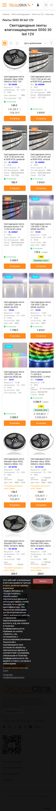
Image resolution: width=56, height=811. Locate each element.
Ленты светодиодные (21, 14)
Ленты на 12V (38, 14)
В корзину (15, 118)
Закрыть (51, 809)
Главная (5, 14)
